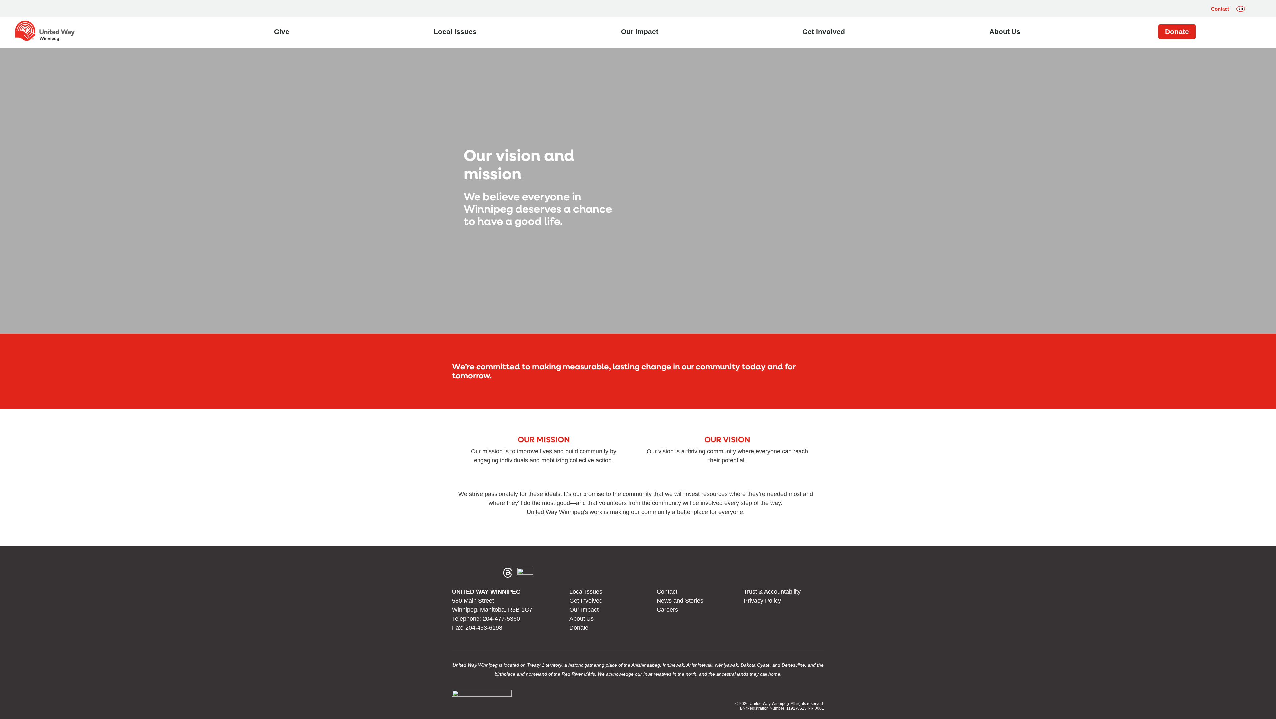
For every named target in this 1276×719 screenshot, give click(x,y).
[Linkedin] (492, 573)
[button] (1255, 9)
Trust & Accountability (772, 591)
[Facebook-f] (460, 573)
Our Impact (639, 31)
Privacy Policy (762, 600)
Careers (667, 609)
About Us (1004, 31)
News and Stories (680, 600)
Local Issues (455, 31)
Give (281, 31)
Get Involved (823, 31)
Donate (1177, 31)
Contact (1220, 9)
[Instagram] (476, 573)
